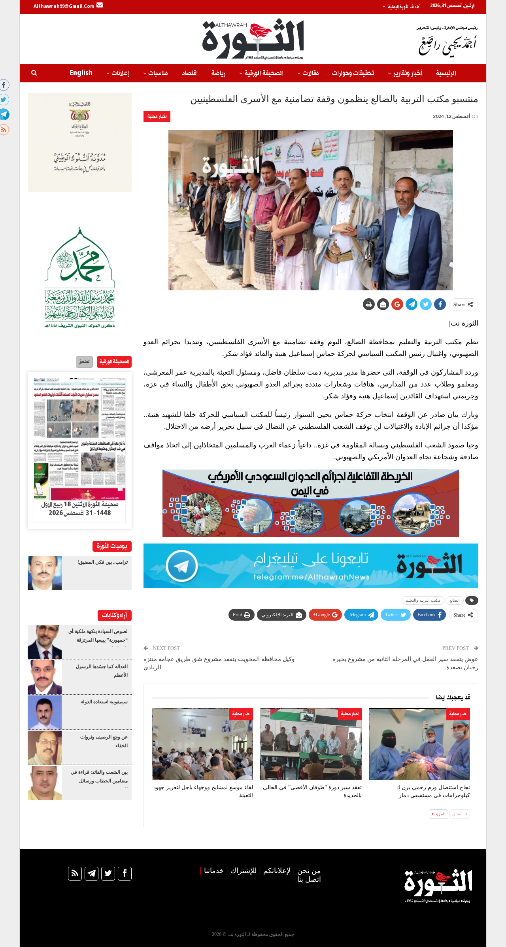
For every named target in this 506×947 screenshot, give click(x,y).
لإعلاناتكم (277, 871)
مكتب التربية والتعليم (423, 600)
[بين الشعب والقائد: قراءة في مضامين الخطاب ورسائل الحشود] (45, 783)
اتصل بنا (309, 879)
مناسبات (158, 73)
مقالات (311, 73)
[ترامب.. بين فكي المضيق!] (45, 573)
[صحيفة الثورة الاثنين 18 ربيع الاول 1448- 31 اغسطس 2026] (79, 439)
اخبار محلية (156, 116)
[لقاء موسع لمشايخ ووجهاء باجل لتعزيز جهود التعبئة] (202, 744)
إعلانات (120, 73)
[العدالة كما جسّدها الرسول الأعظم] (45, 677)
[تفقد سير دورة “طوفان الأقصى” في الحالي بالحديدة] (310, 744)
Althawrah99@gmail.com (64, 6)
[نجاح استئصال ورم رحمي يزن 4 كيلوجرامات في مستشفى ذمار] (419, 744)
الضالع (454, 600)
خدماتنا (214, 871)
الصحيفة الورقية (264, 73)
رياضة (218, 73)
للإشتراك (243, 871)
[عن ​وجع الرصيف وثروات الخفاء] (45, 748)
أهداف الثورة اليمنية (404, 7)
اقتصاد (189, 73)
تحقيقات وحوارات (353, 73)
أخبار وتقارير (407, 73)
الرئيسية (446, 73)
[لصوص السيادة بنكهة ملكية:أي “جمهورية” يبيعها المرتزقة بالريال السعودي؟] (45, 642)
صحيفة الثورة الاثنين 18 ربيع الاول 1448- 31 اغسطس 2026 (80, 509)
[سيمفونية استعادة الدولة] (45, 712)
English (81, 73)
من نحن (309, 871)
